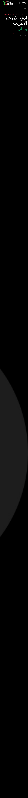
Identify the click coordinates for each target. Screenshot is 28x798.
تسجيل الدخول (24, 2)
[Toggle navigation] (25, 8)
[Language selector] (19, 3)
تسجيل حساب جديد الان (20, 35)
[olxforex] (9, 3)
